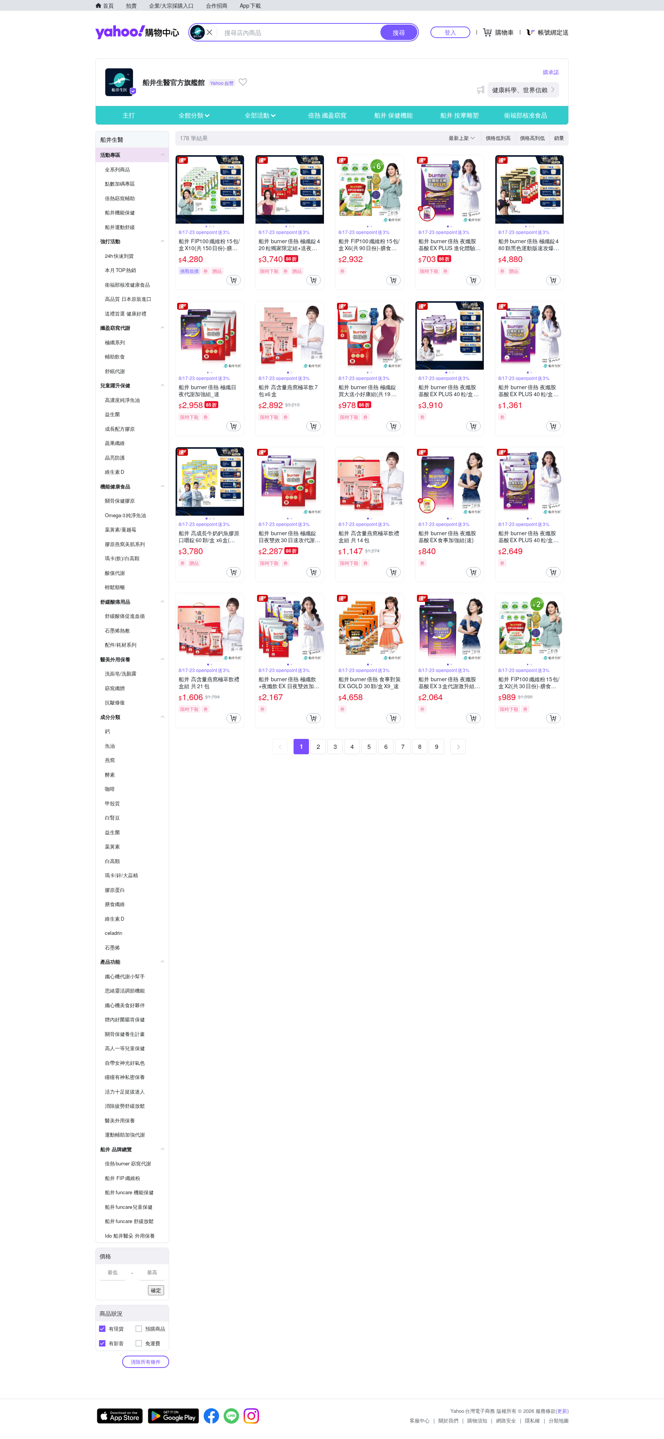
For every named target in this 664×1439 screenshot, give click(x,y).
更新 (562, 1410)
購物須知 (477, 1420)
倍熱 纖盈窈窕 (327, 115)
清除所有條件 (146, 1361)
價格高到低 (532, 137)
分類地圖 (559, 1420)
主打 (129, 115)
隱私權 (532, 1420)
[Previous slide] (181, 189)
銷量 (559, 137)
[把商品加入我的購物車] (233, 280)
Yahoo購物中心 (137, 32)
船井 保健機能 (393, 115)
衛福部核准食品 (525, 115)
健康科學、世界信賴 (520, 89)
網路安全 (506, 1420)
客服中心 (420, 1420)
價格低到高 (498, 137)
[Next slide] (239, 189)
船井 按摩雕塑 (459, 115)
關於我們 (448, 1420)
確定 (156, 1290)
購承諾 (551, 72)
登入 (450, 32)
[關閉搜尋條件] (209, 32)
